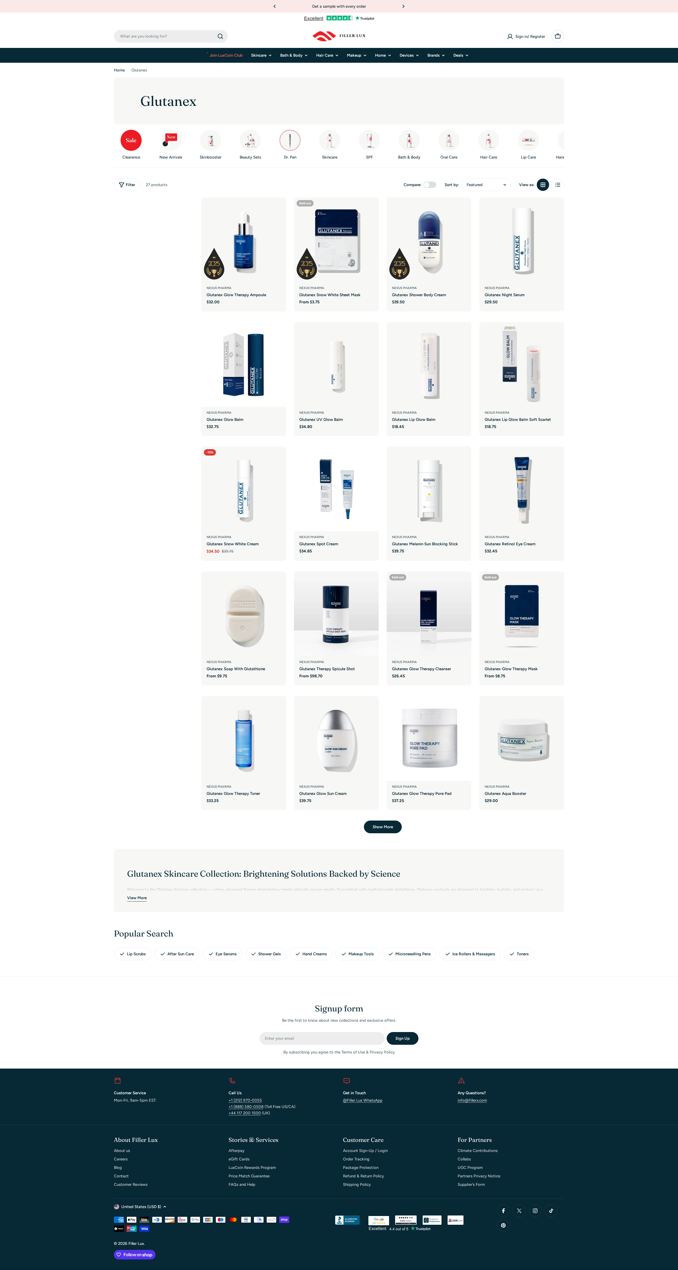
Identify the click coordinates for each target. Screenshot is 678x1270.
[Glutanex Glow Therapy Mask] (521, 613)
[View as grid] (543, 184)
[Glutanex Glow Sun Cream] (336, 738)
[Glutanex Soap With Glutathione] (243, 613)
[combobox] (171, 36)
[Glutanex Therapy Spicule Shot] (336, 613)
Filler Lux (136, 1243)
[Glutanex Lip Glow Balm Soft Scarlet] (521, 364)
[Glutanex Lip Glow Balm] (429, 364)
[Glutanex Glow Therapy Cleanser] (429, 613)
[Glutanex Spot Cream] (336, 489)
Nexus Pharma (219, 288)
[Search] (220, 36)
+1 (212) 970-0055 (245, 1100)
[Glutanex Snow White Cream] (243, 489)
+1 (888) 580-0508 (246, 1106)
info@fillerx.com (472, 1100)
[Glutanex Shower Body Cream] (429, 239)
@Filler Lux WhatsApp (362, 1100)
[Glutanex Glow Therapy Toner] (243, 738)
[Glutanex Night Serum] (521, 239)
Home (119, 70)
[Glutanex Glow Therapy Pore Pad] (429, 738)
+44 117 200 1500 (245, 1113)
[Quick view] (278, 209)
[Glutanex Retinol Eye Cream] (521, 489)
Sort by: (452, 184)
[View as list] (557, 184)
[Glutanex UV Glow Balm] (336, 364)
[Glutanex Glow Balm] (243, 364)
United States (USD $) (141, 1206)
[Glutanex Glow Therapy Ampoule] (243, 239)
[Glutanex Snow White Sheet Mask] (336, 239)
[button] (274, 6)
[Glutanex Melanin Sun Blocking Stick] (429, 489)
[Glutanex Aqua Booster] (521, 738)
